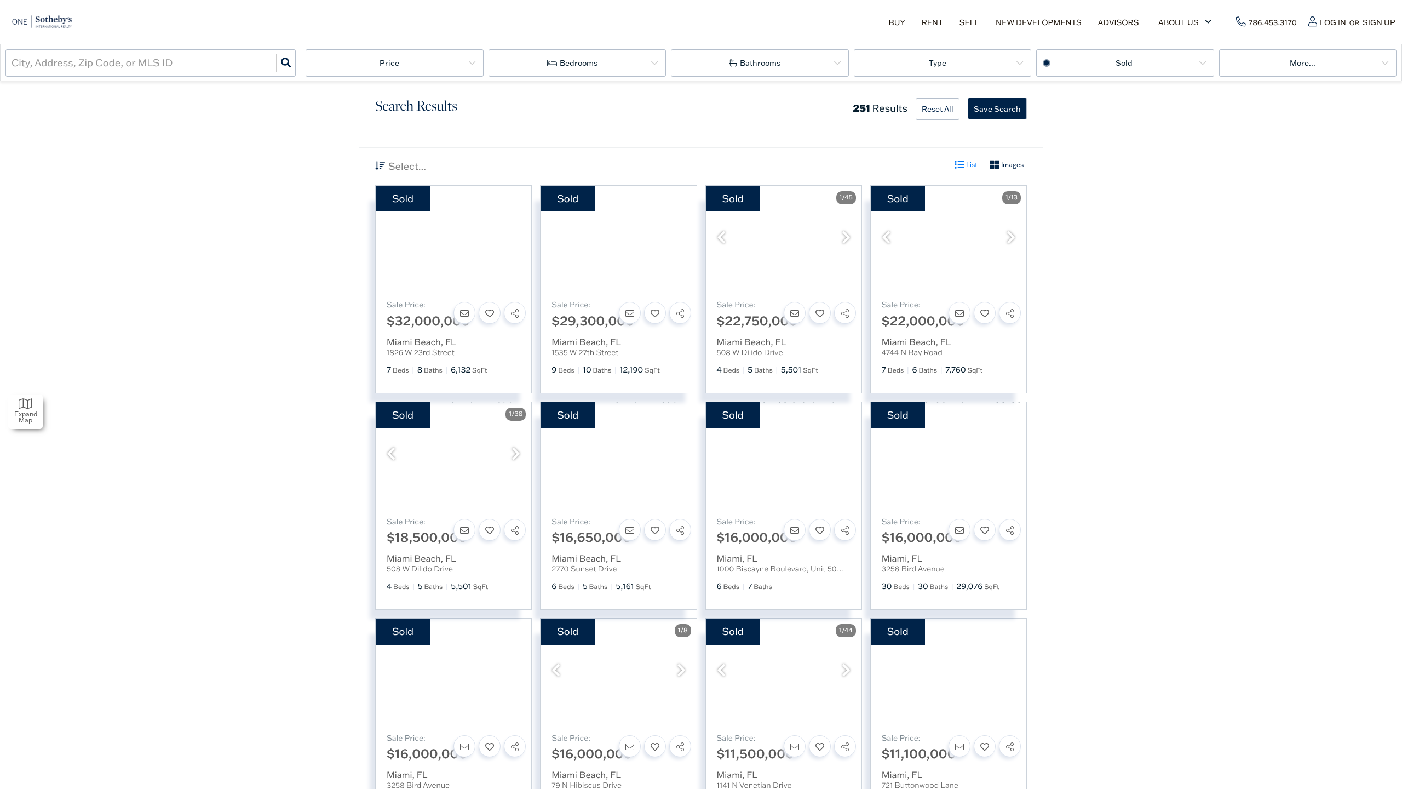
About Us (1178, 22)
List (971, 165)
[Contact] (464, 313)
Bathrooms (760, 63)
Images (1011, 165)
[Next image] (846, 238)
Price (389, 63)
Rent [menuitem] (932, 22)
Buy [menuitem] (896, 22)
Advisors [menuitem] (1118, 22)
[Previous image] (721, 238)
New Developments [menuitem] (1039, 22)
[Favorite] (490, 313)
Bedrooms (578, 63)
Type (937, 63)
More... (1302, 63)
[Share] (515, 313)
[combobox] (13, 62)
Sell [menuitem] (969, 22)
